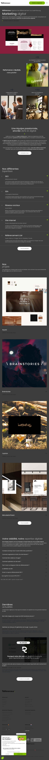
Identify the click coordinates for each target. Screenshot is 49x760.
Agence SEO (4, 720)
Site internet (27, 702)
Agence (3, 699)
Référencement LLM (29, 706)
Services (4, 704)
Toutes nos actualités (24, 679)
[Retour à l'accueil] (7, 3)
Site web (24, 618)
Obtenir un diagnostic (37, 3)
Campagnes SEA (28, 701)
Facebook (7, 755)
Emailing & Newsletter (6, 719)
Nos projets (4, 701)
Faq (3, 706)
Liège (8, 729)
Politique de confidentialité (39, 756)
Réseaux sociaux (28, 704)
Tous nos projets (24, 523)
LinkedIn (12, 755)
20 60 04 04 (27, 733)
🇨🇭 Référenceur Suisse (39, 750)
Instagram (17, 755)
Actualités (4, 702)
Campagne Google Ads (7, 714)
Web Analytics (28, 712)
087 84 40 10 (4, 731)
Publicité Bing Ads (6, 715)
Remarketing (27, 714)
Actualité (11, 618)
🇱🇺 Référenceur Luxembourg (28, 750)
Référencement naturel (7, 712)
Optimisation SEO (28, 699)
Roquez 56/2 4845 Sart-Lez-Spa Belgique (6, 728)
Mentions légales (30, 756)
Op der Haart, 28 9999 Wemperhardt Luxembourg (29, 728)
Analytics (16, 618)
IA (18, 618)
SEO (21, 618)
